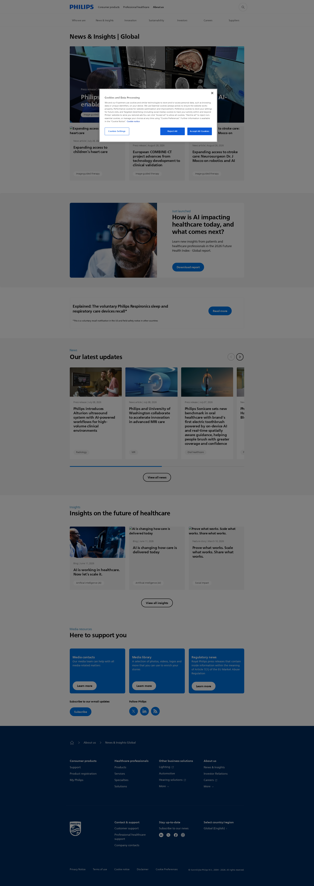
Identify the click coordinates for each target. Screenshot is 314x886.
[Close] (212, 93)
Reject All (172, 131)
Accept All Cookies (199, 131)
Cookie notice (133, 121)
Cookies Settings (117, 131)
